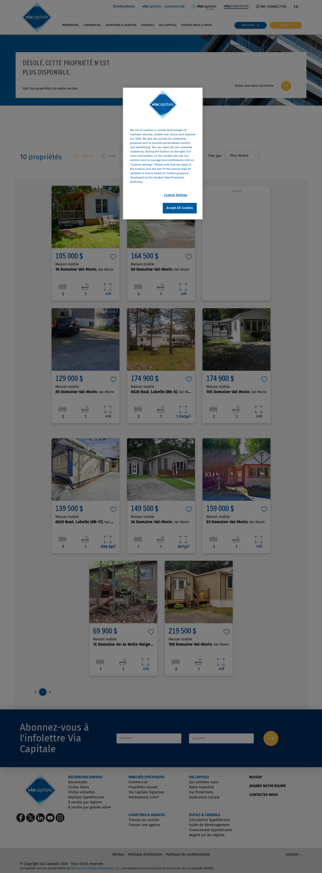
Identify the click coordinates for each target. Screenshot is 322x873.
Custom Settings (175, 195)
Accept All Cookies (180, 208)
